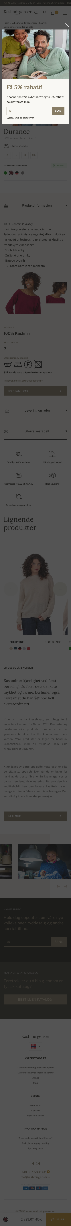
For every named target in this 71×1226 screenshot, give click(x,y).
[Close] (66, 25)
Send (58, 111)
